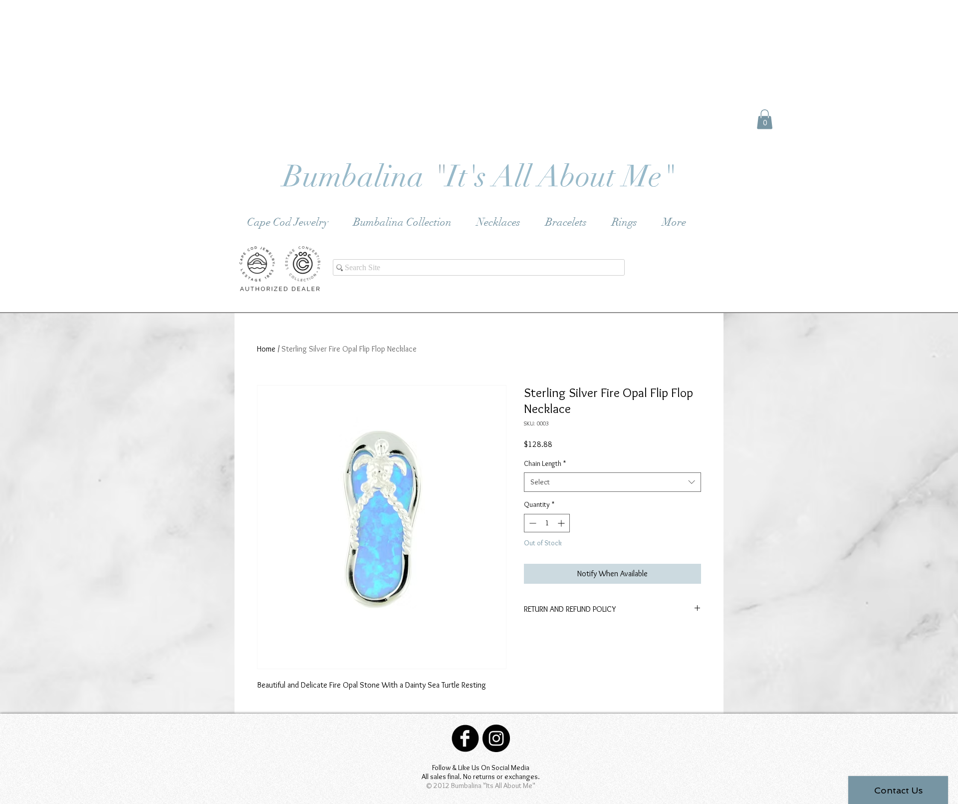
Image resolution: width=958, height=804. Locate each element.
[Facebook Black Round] (465, 738)
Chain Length (545, 463)
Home (266, 349)
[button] (764, 119)
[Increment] (562, 523)
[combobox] (612, 482)
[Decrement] (531, 523)
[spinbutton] (547, 523)
